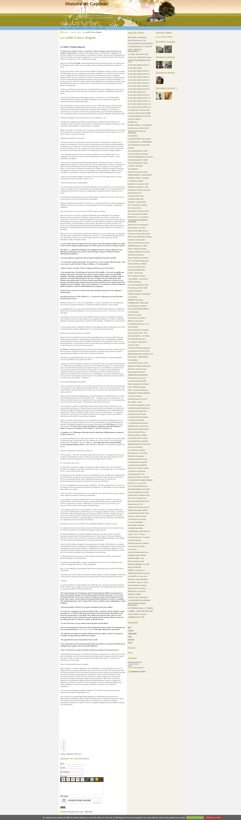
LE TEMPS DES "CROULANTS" (139, 110)
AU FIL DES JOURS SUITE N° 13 (139, 104)
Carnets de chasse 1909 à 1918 (139, 234)
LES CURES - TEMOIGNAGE (138, 357)
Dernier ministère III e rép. (137, 432)
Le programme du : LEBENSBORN (140, 142)
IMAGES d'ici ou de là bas (137, 591)
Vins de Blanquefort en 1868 (137, 160)
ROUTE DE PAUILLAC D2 (137, 40)
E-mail (62, 768)
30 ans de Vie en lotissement (138, 597)
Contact (70, 28)
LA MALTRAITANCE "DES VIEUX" (139, 139)
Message (63, 776)
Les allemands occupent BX (137, 462)
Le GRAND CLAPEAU (135, 181)
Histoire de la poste (134, 315)
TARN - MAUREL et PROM (137, 264)
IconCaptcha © (97, 802)
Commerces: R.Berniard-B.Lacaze (139, 57)
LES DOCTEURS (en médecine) (139, 348)
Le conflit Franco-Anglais (136, 450)
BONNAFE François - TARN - (138, 246)
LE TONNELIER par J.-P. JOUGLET (140, 46)
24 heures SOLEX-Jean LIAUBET (139, 113)
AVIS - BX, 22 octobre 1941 (137, 498)
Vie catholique (133, 360)
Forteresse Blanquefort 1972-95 (139, 252)
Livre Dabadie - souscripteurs (138, 279)
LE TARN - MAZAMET (135, 166)
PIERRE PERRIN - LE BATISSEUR (140, 175)
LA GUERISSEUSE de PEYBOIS (139, 600)
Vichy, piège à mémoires (136, 525)
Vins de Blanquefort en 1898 (137, 163)
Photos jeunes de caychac (137, 378)
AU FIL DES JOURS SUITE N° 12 (139, 107)
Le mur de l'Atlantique (135, 522)
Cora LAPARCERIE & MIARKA (138, 309)
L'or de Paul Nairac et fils (136, 267)
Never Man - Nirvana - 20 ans (138, 582)
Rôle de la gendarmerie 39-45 (138, 501)
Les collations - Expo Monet (137, 342)
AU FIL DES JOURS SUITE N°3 (138, 74)
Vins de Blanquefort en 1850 (137, 151)
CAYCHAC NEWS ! (134, 119)
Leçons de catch (133, 345)
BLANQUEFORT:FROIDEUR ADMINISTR (137, 221)
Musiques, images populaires (138, 579)
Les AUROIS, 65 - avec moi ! (137, 576)
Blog (104, 28)
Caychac (131, 148)
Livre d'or (90, 28)
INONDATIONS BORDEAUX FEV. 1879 (139, 61)
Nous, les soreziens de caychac (139, 243)
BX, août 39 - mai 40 (135, 402)
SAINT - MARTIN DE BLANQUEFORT (135, 50)
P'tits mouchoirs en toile (136, 561)
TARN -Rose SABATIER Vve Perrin (140, 237)
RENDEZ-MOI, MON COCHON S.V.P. (140, 354)
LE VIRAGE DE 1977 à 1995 (137, 363)
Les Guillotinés (133, 169)
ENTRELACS (132, 122)
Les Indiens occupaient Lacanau (139, 405)
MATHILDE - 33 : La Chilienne (138, 217)
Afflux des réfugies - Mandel (137, 435)
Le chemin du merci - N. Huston (138, 537)
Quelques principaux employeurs (139, 366)
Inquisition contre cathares (137, 555)
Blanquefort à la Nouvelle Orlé (138, 211)
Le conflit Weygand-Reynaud (138, 423)
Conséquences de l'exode (137, 414)
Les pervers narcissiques (136, 546)
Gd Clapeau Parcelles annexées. (139, 190)
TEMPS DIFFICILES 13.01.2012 (139, 573)
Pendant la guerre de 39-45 (137, 399)
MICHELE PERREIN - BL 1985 (138, 564)
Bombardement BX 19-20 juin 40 (139, 444)
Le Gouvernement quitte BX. (137, 465)
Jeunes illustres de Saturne (137, 585)
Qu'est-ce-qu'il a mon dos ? (137, 588)
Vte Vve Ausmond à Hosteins (138, 214)
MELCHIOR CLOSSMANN (137, 37)
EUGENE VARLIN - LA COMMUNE (140, 125)
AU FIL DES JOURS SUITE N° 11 (139, 101)
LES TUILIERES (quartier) (137, 387)
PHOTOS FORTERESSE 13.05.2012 (140, 157)
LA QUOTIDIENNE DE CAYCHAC (139, 116)
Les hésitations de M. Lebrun (138, 438)
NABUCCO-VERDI (134, 594)
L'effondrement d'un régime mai (138, 408)
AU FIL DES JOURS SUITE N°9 (138, 95)
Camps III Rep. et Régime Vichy (139, 495)
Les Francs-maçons (134, 396)
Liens (130, 636)
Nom (62, 763)
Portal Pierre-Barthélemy (136, 270)
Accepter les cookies (195, 817)
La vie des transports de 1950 (138, 285)
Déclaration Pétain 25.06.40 (137, 459)
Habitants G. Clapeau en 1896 (138, 184)
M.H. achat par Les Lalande (137, 205)
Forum (98, 28)
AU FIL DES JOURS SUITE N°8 (138, 89)
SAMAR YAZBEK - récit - (136, 558)
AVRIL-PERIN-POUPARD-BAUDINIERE (137, 604)
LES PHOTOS (133, 136)
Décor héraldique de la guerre (138, 258)
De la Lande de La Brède (136, 276)
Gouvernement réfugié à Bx (137, 411)
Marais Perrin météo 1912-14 (138, 231)
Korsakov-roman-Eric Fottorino (138, 543)
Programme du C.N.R (135, 504)
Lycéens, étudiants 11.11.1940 (138, 492)
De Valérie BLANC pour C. (137, 339)
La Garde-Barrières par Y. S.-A (138, 324)
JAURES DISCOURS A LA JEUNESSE (137, 132)
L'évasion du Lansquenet (136, 471)
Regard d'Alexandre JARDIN (138, 510)
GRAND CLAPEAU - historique (138, 178)
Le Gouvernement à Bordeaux (138, 417)
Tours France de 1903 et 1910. (138, 128)
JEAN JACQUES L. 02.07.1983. (139, 336)
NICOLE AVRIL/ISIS (134, 567)
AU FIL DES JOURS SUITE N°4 (138, 77)
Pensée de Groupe (134, 540)
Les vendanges (133, 312)
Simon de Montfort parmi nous (138, 552)
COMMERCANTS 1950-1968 (138, 303)
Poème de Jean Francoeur (137, 516)
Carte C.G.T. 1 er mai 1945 (137, 483)
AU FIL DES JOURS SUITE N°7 (138, 86)
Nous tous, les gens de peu (137, 369)
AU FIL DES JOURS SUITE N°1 (138, 65)
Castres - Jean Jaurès (135, 273)
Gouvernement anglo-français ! (138, 429)
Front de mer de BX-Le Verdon (138, 468)
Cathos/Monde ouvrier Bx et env (139, 531)
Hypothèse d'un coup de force (138, 426)
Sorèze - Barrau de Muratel (137, 249)
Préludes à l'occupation (136, 456)
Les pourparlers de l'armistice (138, 441)
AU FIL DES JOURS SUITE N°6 (138, 83)
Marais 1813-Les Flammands (138, 225)
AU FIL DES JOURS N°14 (137, 92)
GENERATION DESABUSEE (137, 375)
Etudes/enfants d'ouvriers (136, 372)
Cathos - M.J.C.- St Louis (136, 534)
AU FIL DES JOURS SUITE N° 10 (139, 98)
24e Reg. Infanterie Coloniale (138, 154)
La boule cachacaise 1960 (137, 381)
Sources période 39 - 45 (136, 474)
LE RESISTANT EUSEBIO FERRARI (140, 480)
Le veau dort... (133, 549)
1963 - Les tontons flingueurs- (138, 390)
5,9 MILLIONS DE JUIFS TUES (138, 513)
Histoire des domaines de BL (138, 172)
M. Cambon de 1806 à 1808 (137, 288)
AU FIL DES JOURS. (135, 68)
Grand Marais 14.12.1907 (136, 228)
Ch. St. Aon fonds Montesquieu (138, 261)
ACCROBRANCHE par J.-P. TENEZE (140, 608)
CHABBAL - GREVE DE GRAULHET (140, 611)
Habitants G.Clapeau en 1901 (138, 187)
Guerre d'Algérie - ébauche (137, 614)
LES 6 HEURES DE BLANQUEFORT (140, 43)
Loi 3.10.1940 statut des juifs (137, 486)
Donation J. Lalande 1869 (137, 202)
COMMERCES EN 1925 (136, 617)
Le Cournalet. (132, 297)
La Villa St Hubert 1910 (136, 196)
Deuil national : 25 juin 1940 (137, 453)
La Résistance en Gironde (137, 519)
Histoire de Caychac (86, 3)
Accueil (62, 28)
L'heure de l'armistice (135, 447)
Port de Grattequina (134, 282)
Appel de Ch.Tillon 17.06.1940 (138, 477)
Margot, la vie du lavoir (135, 321)
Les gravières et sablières (137, 318)
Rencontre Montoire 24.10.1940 (139, 489)
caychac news (76, 32)
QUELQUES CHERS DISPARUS (139, 393)
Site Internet (64, 772)
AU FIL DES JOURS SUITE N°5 (138, 80)
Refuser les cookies (213, 817)
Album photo (80, 28)
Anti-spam (64, 796)
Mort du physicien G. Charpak (138, 330)
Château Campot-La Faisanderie (139, 294)
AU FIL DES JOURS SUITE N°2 (138, 71)
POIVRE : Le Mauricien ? (136, 570)
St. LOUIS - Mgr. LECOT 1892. (138, 54)
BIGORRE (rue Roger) (135, 300)
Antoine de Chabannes (136, 255)
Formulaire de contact (138, 671)
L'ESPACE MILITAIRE (135, 528)
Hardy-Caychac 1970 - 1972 (137, 333)
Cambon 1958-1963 (135, 291)
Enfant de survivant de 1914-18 (138, 507)
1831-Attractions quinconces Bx (139, 145)
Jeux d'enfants (133, 327)
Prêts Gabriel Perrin (134, 193)
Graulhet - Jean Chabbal (136, 240)
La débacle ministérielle (136, 420)
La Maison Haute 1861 (136, 199)
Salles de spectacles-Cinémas (138, 384)
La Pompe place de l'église (137, 306)
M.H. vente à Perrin (134, 208)
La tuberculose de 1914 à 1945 (138, 351)
